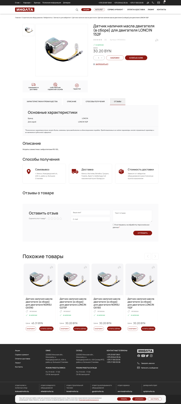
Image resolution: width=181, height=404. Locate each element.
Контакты (161, 9)
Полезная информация (51, 2)
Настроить (155, 399)
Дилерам (66, 2)
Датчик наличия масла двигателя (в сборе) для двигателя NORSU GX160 (107, 303)
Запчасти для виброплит (62, 18)
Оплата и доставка (136, 9)
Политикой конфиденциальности (89, 400)
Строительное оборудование (32, 18)
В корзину (115, 58)
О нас (17, 2)
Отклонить (139, 399)
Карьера (26, 2)
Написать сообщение (149, 368)
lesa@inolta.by (72, 391)
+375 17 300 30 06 (113, 362)
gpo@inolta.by (98, 391)
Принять (124, 399)
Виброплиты (48, 18)
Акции (86, 9)
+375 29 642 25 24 (121, 3)
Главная (18, 18)
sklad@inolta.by (47, 391)
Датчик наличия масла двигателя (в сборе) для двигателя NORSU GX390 (39, 303)
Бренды (37, 2)
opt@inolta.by (149, 391)
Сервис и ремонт (115, 9)
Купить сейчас (46, 329)
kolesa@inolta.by (22, 391)
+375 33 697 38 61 (105, 3)
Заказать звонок (148, 363)
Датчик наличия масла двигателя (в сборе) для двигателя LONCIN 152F (140, 303)
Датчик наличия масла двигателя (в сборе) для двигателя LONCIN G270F (73, 303)
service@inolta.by (125, 391)
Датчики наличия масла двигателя (84, 18)
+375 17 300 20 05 (136, 3)
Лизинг (151, 9)
